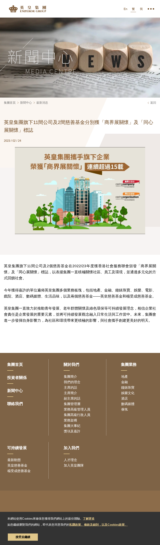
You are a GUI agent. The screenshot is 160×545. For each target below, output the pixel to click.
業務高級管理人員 (77, 409)
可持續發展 (17, 448)
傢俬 (124, 409)
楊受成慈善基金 (19, 471)
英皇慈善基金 (17, 465)
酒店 (124, 398)
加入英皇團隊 (74, 465)
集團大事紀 (72, 426)
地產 (124, 376)
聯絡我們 (15, 404)
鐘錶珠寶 (127, 387)
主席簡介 (70, 393)
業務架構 (70, 420)
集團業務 (129, 364)
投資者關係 (17, 377)
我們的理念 (72, 382)
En (125, 9)
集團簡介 (70, 376)
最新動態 (14, 460)
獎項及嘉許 (72, 431)
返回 (153, 102)
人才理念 (70, 460)
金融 (124, 382)
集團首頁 (10, 102)
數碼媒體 (127, 404)
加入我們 (71, 448)
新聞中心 (26, 102)
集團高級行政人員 (77, 415)
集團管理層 (72, 404)
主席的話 (70, 387)
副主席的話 (72, 398)
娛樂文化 (127, 393)
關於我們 (71, 364)
